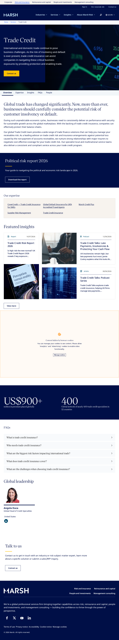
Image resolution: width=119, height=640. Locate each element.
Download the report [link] (17, 179)
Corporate (8, 2)
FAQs (40, 92)
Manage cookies (59, 355)
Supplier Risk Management (19, 213)
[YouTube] (22, 618)
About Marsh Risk (85, 14)
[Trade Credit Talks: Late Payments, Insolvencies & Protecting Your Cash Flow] (59, 248)
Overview (7, 92)
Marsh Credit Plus (86, 204)
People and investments (63, 2)
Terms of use (9, 626)
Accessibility (34, 626)
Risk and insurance (22, 2)
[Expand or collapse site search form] (101, 15)
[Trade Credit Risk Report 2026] (21, 281)
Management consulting (84, 2)
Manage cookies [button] (60, 626)
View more (11, 306)
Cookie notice (46, 626)
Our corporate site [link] (97, 7)
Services (54, 14)
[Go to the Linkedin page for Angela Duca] (6, 521)
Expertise (20, 92)
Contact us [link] (112, 7)
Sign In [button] (84, 7)
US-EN (110, 15)
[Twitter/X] (14, 618)
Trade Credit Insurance (53, 213)
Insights (67, 14)
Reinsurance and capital (41, 2)
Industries (40, 14)
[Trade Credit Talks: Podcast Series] (59, 283)
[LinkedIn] (29, 618)
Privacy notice (22, 626)
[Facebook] (7, 618)
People (49, 92)
